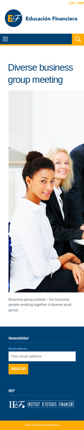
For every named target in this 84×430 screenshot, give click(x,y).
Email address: (18, 348)
